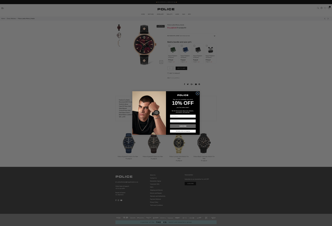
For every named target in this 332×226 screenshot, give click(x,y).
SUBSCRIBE (182, 126)
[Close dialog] (197, 93)
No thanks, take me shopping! (183, 131)
